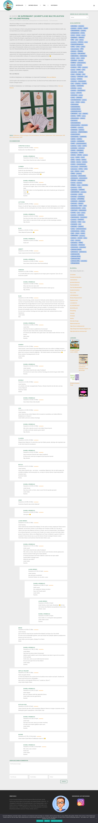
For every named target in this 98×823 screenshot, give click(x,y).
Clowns (78, 46)
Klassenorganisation (76, 122)
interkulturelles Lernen (76, 111)
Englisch (74, 62)
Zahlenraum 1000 (17, 137)
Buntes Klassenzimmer (76, 297)
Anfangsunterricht (75, 32)
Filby (84, 74)
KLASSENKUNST (75, 305)
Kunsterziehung (75, 136)
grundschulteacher (75, 282)
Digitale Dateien (75, 55)
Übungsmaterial (75, 263)
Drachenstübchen (74, 285)
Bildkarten (16, 135)
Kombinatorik (80, 127)
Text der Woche (83, 217)
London (84, 145)
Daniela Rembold (43, 20)
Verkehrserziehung (75, 230)
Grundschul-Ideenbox (75, 277)
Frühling (84, 83)
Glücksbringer (74, 95)
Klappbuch (83, 118)
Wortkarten (81, 244)
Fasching (81, 71)
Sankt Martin (83, 191)
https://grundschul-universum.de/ (78, 331)
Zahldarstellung (82, 247)
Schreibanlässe (81, 196)
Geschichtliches (81, 90)
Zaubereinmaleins (74, 290)
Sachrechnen (74, 189)
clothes (73, 46)
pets (72, 171)
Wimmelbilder (74, 242)
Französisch (74, 81)
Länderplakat (74, 147)
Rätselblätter (84, 184)
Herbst (77, 102)
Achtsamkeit (81, 25)
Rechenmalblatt (82, 175)
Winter (80, 242)
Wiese (73, 240)
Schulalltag (81, 198)
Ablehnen (47, 820)
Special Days (74, 205)
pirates (82, 171)
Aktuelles (83, 30)
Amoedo (72, 313)
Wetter (85, 237)
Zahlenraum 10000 (75, 260)
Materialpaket (80, 150)
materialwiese (73, 279)
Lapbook (73, 138)
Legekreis (79, 138)
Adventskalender (75, 30)
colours (83, 46)
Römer (80, 187)
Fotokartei (80, 78)
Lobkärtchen (74, 145)
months (77, 157)
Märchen (84, 159)
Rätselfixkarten (74, 187)
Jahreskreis (74, 113)
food (86, 76)
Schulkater (73, 274)
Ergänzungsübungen (81, 62)
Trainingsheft (74, 224)
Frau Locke (73, 292)
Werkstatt (80, 237)
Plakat (73, 173)
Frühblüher (78, 83)
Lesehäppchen (81, 141)
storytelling (73, 212)
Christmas (81, 41)
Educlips (81, 398)
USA (80, 224)
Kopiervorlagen (24, 135)
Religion (73, 184)
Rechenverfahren (34, 135)
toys (84, 221)
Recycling (73, 182)
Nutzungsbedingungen (81, 164)
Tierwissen (74, 221)
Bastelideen (74, 37)
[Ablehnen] (96, 818)
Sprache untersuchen (76, 207)
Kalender (85, 113)
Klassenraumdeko (76, 124)
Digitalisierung (83, 55)
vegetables (81, 226)
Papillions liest (74, 300)
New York (78, 161)
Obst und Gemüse (75, 166)
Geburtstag (74, 88)
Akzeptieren (40, 820)
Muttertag (78, 159)
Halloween (79, 97)
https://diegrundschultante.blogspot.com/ (80, 328)
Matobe (81, 152)
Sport (85, 205)
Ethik (79, 67)
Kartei (79, 115)
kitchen (84, 115)
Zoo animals (84, 260)
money (73, 157)
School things (74, 196)
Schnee (80, 194)
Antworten (36, 147)
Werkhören (74, 237)
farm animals (74, 71)
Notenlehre (85, 161)
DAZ (82, 48)
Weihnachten (75, 235)
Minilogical (85, 154)
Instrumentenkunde (75, 106)
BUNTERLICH (74, 308)
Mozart (83, 157)
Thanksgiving (74, 219)
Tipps (79, 221)
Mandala (73, 150)
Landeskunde (83, 136)
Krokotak (72, 315)
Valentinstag (74, 226)
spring (84, 207)
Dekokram (74, 51)
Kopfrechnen (74, 131)
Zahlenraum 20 (83, 251)
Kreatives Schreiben (75, 134)
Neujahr (73, 161)
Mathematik (25, 20)
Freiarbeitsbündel (82, 81)
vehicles (73, 228)
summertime (74, 214)
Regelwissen (79, 182)
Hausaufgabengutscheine (76, 99)
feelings (73, 74)
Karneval (73, 115)
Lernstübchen (73, 303)
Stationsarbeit (82, 210)
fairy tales (73, 69)
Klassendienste (74, 120)
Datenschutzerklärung (56, 820)
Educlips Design (74, 321)
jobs (80, 113)
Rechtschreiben (81, 180)
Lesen (73, 143)
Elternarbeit (81, 60)
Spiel (80, 205)
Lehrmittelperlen (74, 295)
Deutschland (74, 53)
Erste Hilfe (73, 64)
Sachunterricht (75, 191)
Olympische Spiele (83, 166)
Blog (73, 39)
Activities (80, 28)
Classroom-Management (77, 44)
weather (82, 233)
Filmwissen (73, 76)
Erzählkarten (74, 67)
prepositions (79, 173)
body (77, 39)
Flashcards (80, 76)
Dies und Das (81, 53)
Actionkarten (74, 28)
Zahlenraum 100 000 (76, 256)
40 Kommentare (53, 20)
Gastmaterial (80, 85)
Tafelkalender (81, 214)
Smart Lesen (74, 203)
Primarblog (73, 310)
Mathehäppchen (74, 152)
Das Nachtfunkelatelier (76, 287)
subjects (83, 212)
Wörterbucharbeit (75, 247)
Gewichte (73, 92)
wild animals (78, 240)
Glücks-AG (79, 92)
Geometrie (74, 90)
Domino (73, 58)
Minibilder (73, 154)
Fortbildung (73, 78)
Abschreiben (74, 25)
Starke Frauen (74, 210)
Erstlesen (79, 64)
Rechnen (42, 135)
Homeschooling (75, 104)
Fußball (73, 85)
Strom (79, 212)
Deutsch (80, 51)
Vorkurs (82, 230)
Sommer (81, 203)
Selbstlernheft (74, 201)
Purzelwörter (74, 175)
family (84, 69)
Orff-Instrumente (74, 168)
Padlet (86, 168)
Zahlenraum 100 (50, 135)
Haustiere (84, 99)
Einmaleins (74, 60)
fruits (72, 83)
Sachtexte (81, 189)
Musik (73, 159)
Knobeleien (74, 127)
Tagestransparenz (75, 217)
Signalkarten (81, 201)
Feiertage (78, 74)
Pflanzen (77, 171)
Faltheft (78, 69)
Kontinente (81, 129)
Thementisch (80, 219)
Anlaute (82, 32)
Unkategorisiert (33, 20)
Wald (73, 233)
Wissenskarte (74, 244)
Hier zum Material (51, 77)
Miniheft (79, 154)
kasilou (72, 318)
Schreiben (74, 198)
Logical (79, 145)
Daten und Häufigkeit (75, 48)
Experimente (85, 67)
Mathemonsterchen (75, 323)
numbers (73, 164)
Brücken (81, 39)
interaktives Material (76, 108)
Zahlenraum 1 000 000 (76, 249)
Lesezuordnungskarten (81, 143)
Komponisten (74, 129)
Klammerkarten (75, 118)
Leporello (73, 141)
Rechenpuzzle (74, 178)
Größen (73, 97)
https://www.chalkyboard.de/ (77, 326)
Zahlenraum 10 (74, 251)
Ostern (80, 168)
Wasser (77, 233)
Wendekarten (82, 235)
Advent (85, 28)
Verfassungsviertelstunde (81, 228)
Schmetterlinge (74, 194)
